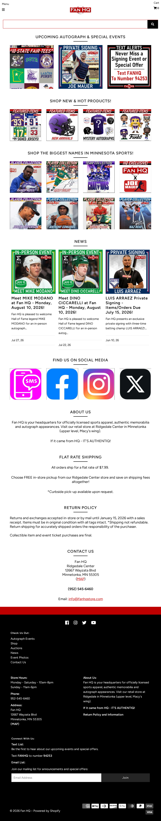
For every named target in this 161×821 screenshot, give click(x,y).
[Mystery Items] (99, 125)
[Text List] (25, 384)
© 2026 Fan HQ (20, 811)
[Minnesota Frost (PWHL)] (99, 177)
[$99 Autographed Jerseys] (25, 125)
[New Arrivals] (62, 125)
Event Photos (19, 657)
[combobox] (80, 24)
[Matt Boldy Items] (62, 177)
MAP (80, 579)
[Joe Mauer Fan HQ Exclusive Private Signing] (80, 67)
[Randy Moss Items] (25, 177)
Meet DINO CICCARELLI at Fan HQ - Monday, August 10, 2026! (80, 305)
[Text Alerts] (129, 67)
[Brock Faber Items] (99, 213)
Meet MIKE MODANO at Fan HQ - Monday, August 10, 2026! (32, 303)
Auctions (16, 648)
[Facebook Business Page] (62, 384)
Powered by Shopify (46, 811)
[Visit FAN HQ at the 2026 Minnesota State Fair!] (32, 67)
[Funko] (135, 125)
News (14, 653)
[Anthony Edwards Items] (62, 213)
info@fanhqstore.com (86, 599)
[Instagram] (99, 384)
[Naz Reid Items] (135, 213)
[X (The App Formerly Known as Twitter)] (135, 384)
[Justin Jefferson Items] (25, 213)
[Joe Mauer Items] (135, 177)
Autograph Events (23, 638)
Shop (14, 643)
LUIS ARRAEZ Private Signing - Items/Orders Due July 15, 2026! (127, 305)
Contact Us (18, 662)
